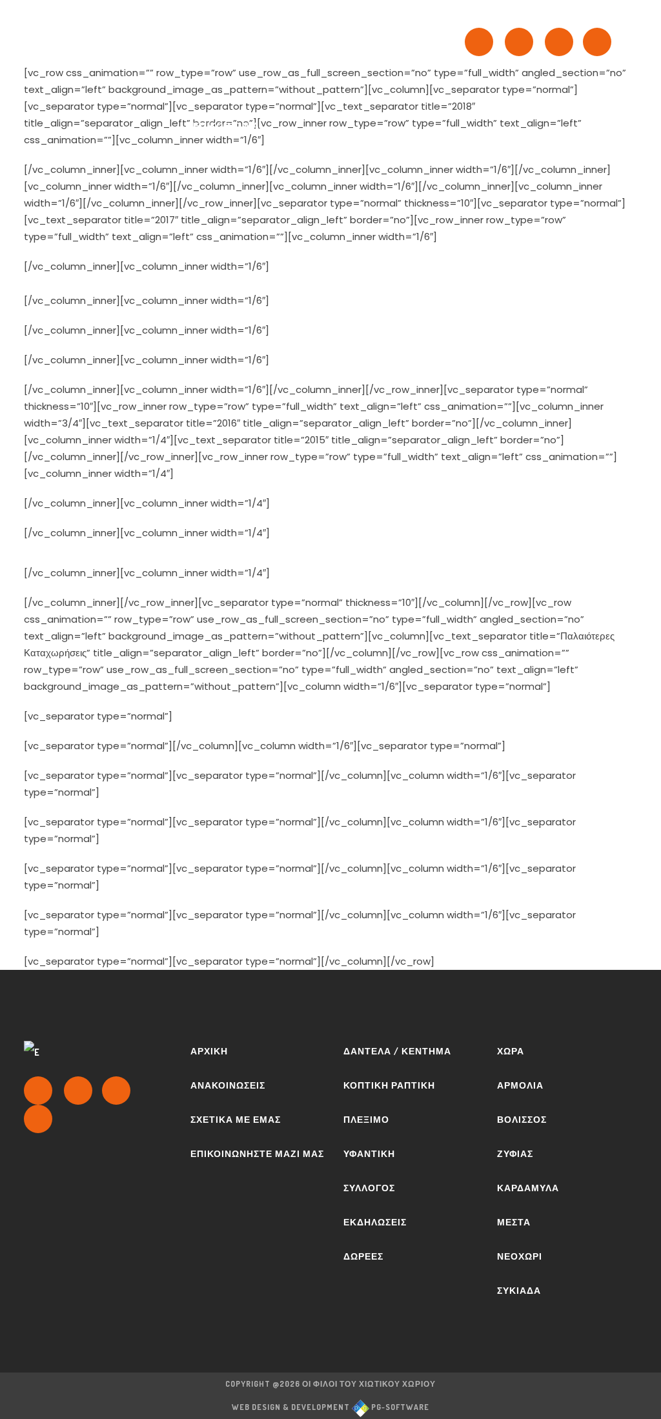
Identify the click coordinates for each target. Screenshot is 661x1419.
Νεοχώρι (519, 1256)
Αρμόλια (520, 1085)
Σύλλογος (369, 1187)
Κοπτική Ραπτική (389, 1085)
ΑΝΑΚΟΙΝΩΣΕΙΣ (227, 1085)
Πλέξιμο (366, 1119)
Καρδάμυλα (528, 1187)
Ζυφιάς (515, 1153)
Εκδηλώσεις (375, 1221)
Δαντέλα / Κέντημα (397, 1050)
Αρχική (209, 1050)
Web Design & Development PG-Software (330, 1407)
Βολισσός (522, 1119)
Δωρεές (363, 1256)
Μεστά (514, 1221)
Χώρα (510, 1050)
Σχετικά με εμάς (235, 1119)
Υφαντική (369, 1153)
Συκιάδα (519, 1290)
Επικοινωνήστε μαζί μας (257, 1153)
